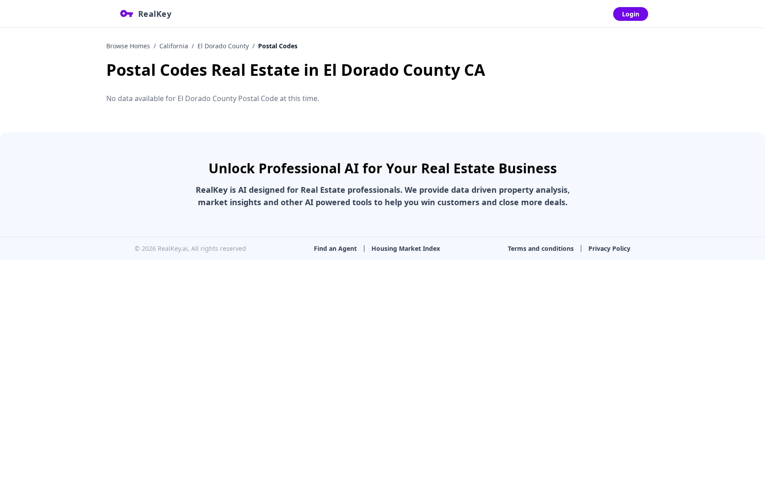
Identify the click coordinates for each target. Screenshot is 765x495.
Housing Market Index (405, 248)
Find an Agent (335, 248)
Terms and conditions (541, 248)
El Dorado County (223, 46)
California (173, 46)
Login (630, 14)
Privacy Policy (609, 248)
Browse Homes (128, 46)
